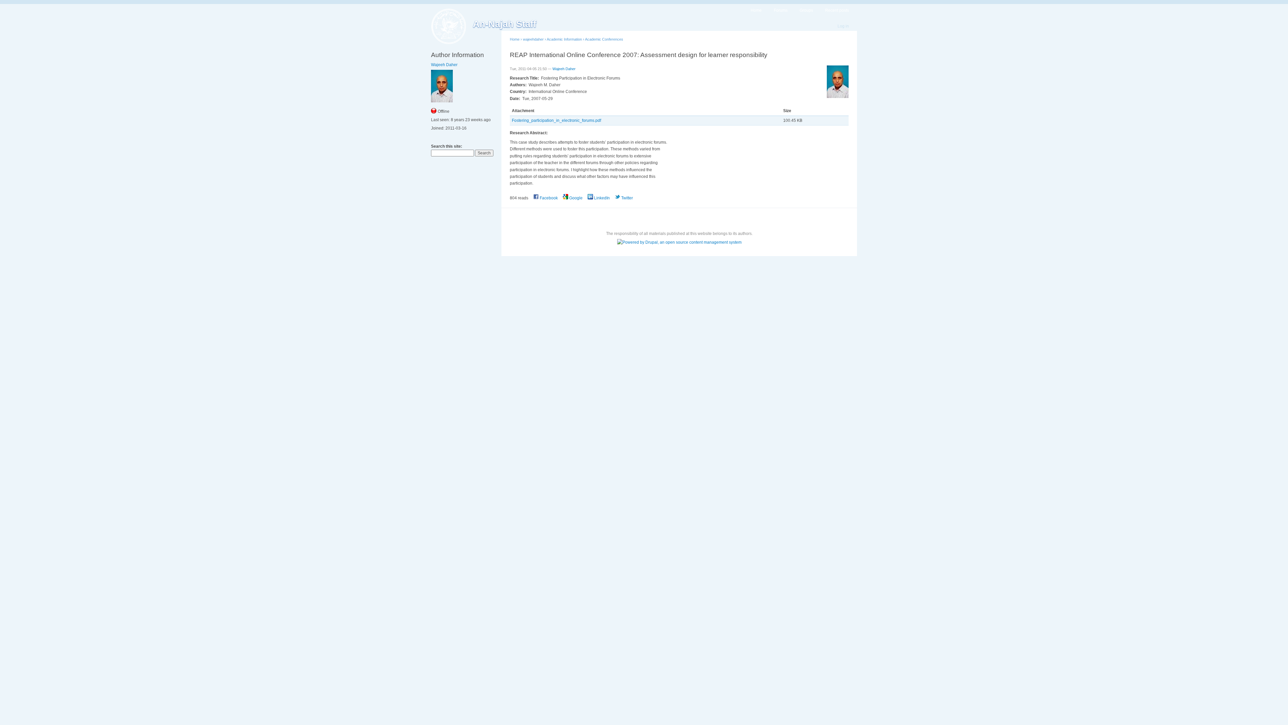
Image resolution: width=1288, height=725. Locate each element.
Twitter (626, 198)
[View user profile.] (838, 96)
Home (756, 10)
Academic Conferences (604, 39)
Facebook (548, 198)
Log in (843, 26)
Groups (806, 10)
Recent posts (837, 10)
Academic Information (564, 39)
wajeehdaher (533, 39)
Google (575, 198)
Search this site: (446, 146)
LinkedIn (601, 198)
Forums (781, 10)
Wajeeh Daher (444, 64)
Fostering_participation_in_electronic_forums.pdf (556, 120)
